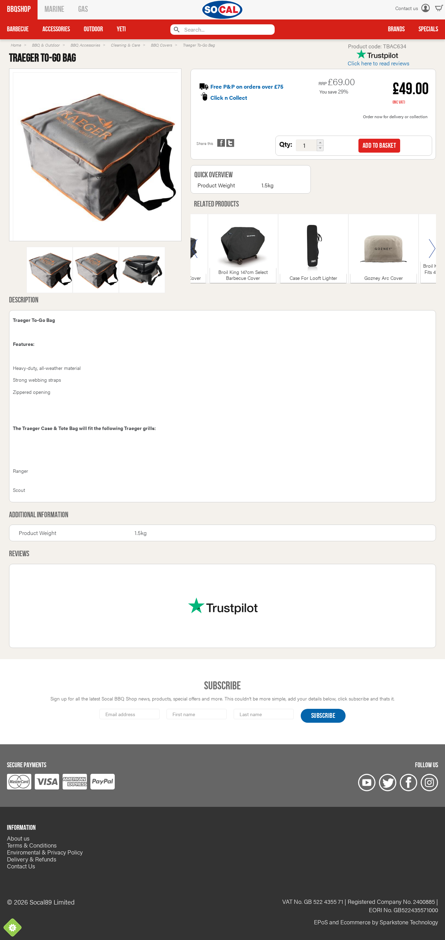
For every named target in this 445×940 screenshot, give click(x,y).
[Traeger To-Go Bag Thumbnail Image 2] (142, 274)
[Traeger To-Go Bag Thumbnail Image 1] (96, 274)
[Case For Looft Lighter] (313, 248)
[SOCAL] (222, 9)
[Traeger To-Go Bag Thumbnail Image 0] (95, 159)
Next (432, 248)
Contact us (406, 8)
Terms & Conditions (32, 845)
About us (18, 838)
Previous (194, 248)
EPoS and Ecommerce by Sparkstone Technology (376, 922)
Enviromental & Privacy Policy (45, 852)
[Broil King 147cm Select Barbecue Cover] (243, 248)
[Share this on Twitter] (230, 143)
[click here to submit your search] (175, 29)
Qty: (285, 143)
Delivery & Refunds (31, 859)
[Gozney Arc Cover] (383, 248)
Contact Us (21, 866)
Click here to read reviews (378, 63)
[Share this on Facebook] (221, 143)
